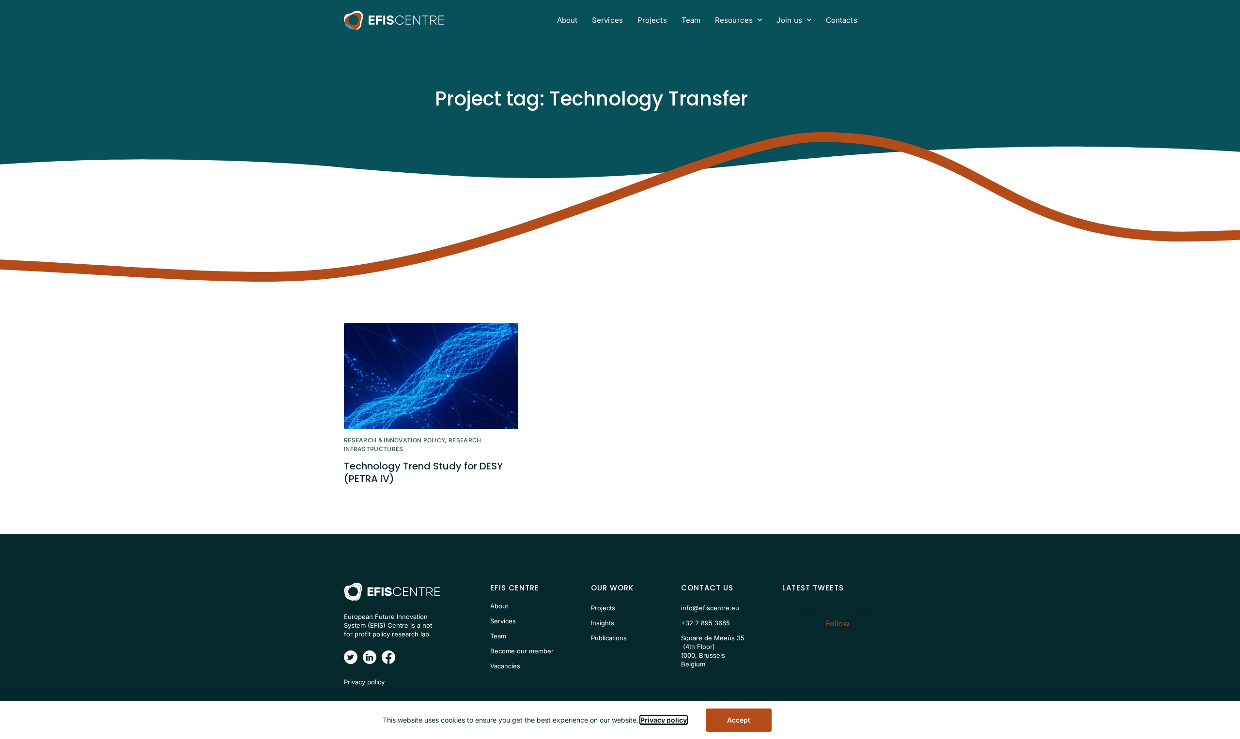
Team (691, 20)
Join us (789, 20)
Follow (838, 623)
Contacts (841, 20)
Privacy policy (663, 720)
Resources (734, 20)
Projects (652, 20)
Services (607, 20)
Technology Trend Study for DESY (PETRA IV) (423, 472)
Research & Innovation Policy (394, 440)
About (567, 20)
